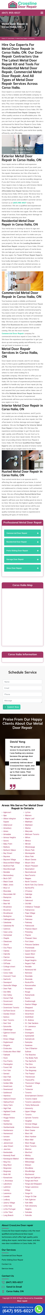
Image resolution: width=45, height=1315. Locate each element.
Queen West (30, 954)
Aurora (6, 841)
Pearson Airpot (31, 929)
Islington (6, 1140)
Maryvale (28, 831)
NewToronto (30, 875)
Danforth (7, 979)
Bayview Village (9, 859)
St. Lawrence (30, 1026)
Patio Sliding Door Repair (12, 1260)
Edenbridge (7, 1029)
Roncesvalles (30, 985)
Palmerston (29, 910)
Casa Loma (7, 932)
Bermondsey (8, 875)
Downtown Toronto (11, 1007)
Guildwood (7, 1092)
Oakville (28, 897)
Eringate (6, 1045)
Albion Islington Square (9, 820)
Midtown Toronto (32, 834)
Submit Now (13, 707)
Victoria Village (31, 1124)
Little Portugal (9, 1209)
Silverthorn (29, 1014)
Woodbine (29, 1168)
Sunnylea (28, 1042)
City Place (7, 948)
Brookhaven (8, 913)
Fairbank (6, 1055)
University (29, 1108)
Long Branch (8, 1215)
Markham (28, 822)
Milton (27, 837)
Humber (6, 1121)
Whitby (28, 1155)
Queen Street (30, 951)
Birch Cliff (7, 878)
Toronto (28, 1114)
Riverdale (29, 976)
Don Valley (7, 995)
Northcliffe (29, 888)
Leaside (6, 1196)
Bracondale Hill (9, 894)
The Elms (29, 1064)
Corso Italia (11, 38)
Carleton (6, 929)
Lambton (7, 1187)
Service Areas (7, 1268)
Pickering (29, 932)
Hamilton (7, 1096)
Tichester (29, 1089)
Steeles (28, 1029)
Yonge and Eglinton (32, 1177)
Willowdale (29, 1159)
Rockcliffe (29, 982)
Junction (6, 1149)
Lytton (27, 812)
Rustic (27, 998)
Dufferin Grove (9, 1011)
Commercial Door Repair (12, 1255)
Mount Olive (30, 863)
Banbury (6, 847)
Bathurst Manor (9, 850)
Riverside (28, 979)
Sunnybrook (29, 1039)
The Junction (30, 1067)
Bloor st (6, 888)
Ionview (6, 1136)
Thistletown (30, 1077)
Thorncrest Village (32, 1083)
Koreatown (7, 1177)
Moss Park (29, 856)
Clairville (6, 954)
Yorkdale (28, 1212)
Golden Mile (8, 1083)
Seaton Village (31, 1004)
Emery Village (8, 1039)
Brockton (7, 910)
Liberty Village (9, 1203)
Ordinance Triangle (32, 907)
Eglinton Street (9, 1033)
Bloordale (7, 891)
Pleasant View (31, 938)
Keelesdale (7, 1152)
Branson (6, 900)
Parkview (28, 919)
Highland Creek (9, 1111)
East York (7, 1023)
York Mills (29, 1203)
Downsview (8, 1004)
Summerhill (29, 1036)
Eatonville (7, 1026)
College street (9, 966)
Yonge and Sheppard (33, 1184)
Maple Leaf (29, 818)
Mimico (28, 841)
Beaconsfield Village (11, 863)
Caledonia (7, 922)
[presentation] (7, 763)
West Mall (29, 1140)
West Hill (28, 1133)
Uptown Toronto (31, 1118)
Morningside (30, 853)
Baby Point (7, 844)
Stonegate (29, 1033)
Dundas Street (9, 1014)
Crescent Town (9, 976)
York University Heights (31, 1207)
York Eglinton (30, 1199)
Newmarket (29, 869)
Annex (5, 831)
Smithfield (29, 1017)
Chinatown (7, 941)
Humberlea (7, 1124)
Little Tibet (8, 1212)
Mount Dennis (30, 859)
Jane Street (8, 1146)
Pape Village (30, 913)
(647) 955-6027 (11, 12)
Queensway (29, 957)
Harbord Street (9, 1099)
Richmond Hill (30, 970)
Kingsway (7, 1171)
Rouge (27, 992)
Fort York (7, 1070)
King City (6, 1162)
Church (6, 944)
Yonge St (28, 1193)
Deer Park (7, 988)
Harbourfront (8, 1102)
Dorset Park (8, 998)
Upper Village (30, 1111)
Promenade (29, 948)
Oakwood (29, 900)
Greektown (7, 1086)
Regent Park (30, 963)
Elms (5, 1036)
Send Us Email (14, 1286)
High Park (7, 1108)
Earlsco (6, 1017)
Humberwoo (8, 1130)
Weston (28, 1149)
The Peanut (30, 1073)
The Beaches (30, 1055)
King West (7, 1165)
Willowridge (29, 1162)
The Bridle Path (31, 1058)
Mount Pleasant (31, 866)
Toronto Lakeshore (32, 1102)
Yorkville (28, 1215)
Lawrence (7, 1193)
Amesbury (7, 828)
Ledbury (6, 1199)
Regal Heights (30, 960)
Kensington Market (11, 1159)
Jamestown (8, 1143)
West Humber (30, 1136)
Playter (28, 935)
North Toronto (31, 881)
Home (3, 38)
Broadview (7, 907)
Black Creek (8, 881)
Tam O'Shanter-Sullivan (31, 1050)
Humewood (8, 1133)
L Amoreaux (8, 1181)
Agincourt (7, 812)
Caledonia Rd (8, 926)
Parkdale (28, 916)
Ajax (5, 815)
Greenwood (8, 1089)
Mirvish (28, 844)
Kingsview (7, 1168)
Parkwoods (29, 926)
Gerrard (6, 1073)
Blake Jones (8, 885)
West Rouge (30, 1143)
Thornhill (28, 1086)
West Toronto (30, 1146)
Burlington (7, 916)
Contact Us (6, 1264)
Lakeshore (7, 1184)
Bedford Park (8, 866)
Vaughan (28, 1121)
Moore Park (29, 850)
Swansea (28, 1045)
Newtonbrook (30, 872)
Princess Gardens (32, 944)
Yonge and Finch (31, 1181)
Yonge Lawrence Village (31, 1188)
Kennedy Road (9, 1155)
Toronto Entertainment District (34, 1094)
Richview (28, 973)
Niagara (28, 878)
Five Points (7, 1061)
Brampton (7, 897)
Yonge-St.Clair (30, 1196)
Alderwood (7, 825)
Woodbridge (30, 1171)
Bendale (6, 872)
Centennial (7, 935)
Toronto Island (31, 1099)
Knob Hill (6, 1174)
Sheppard (29, 1007)
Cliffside (6, 963)
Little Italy (7, 1206)
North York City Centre (34, 885)
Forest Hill (7, 1067)
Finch (5, 1058)
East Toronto (8, 1020)
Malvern (28, 815)
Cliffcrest (7, 960)
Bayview (6, 856)
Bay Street (7, 853)
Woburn (28, 1165)
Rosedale (29, 988)
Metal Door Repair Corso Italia (25, 38)
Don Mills (7, 992)
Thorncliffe (29, 1080)
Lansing (6, 1190)
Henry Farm (8, 1105)
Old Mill (28, 903)
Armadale (7, 834)
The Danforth (30, 1061)
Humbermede (8, 1127)
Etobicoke (7, 1048)
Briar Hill (6, 903)
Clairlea (6, 951)
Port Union (29, 941)
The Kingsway (30, 1070)
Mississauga (30, 847)
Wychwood (29, 1174)
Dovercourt (8, 1001)
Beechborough (9, 869)
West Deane (30, 1130)
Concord (6, 970)
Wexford (28, 1152)
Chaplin (6, 938)
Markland (28, 825)
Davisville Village (10, 985)
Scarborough (30, 1001)
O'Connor (28, 891)
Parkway (28, 922)
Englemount (8, 1042)
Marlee (28, 828)
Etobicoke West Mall (11, 1051)
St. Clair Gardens (31, 1023)
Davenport (7, 982)
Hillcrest (6, 1114)
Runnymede (29, 995)
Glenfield (6, 1080)
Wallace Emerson (32, 1127)
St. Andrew (29, 1020)
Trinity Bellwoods (32, 1105)
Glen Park (7, 1077)
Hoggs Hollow (9, 1118)
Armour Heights (9, 837)
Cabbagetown (9, 919)
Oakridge (28, 894)
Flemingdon (8, 1064)
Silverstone (29, 1011)
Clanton (6, 957)
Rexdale (28, 966)
